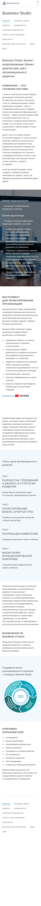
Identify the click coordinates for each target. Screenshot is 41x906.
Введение (6, 21)
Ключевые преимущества (13, 30)
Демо (4, 48)
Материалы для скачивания (14, 44)
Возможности (20, 25)
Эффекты (6, 25)
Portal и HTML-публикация (13, 35)
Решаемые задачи (21, 21)
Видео (32, 44)
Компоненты (7, 39)
